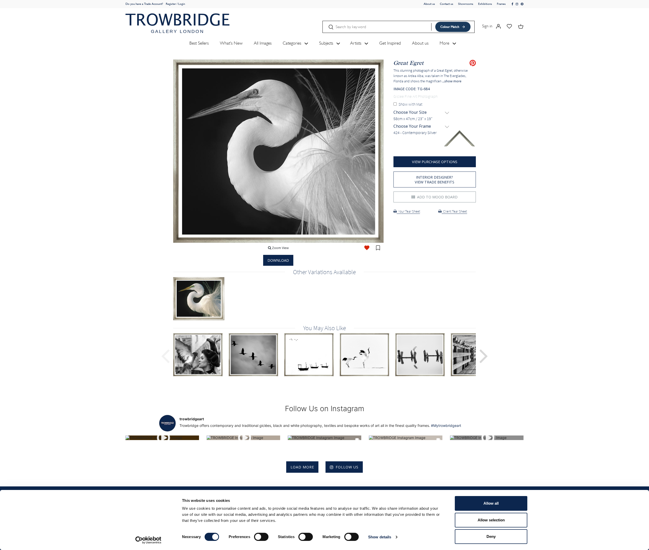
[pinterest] (522, 4)
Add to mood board (437, 197)
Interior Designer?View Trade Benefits (434, 179)
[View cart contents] (521, 26)
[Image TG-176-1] (312, 354)
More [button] (445, 43)
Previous (165, 355)
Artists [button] (356, 43)
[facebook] (513, 4)
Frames (501, 4)
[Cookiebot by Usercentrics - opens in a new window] (148, 540)
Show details (379, 537)
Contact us (446, 4)
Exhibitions (485, 4)
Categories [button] (292, 43)
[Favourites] (509, 26)
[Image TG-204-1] (423, 354)
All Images (263, 43)
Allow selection (491, 520)
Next (483, 355)
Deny (491, 536)
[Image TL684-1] (201, 298)
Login (181, 4)
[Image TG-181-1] (367, 354)
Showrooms (465, 4)
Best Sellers (199, 43)
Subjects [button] (326, 43)
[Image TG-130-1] (256, 354)
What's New (231, 43)
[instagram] (517, 4)
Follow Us (347, 467)
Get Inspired (390, 43)
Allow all (491, 503)
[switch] (261, 537)
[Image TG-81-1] (201, 354)
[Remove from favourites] (366, 247)
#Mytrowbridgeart (446, 425)
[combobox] (434, 119)
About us (429, 4)
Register (171, 4)
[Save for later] (378, 247)
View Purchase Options (434, 161)
